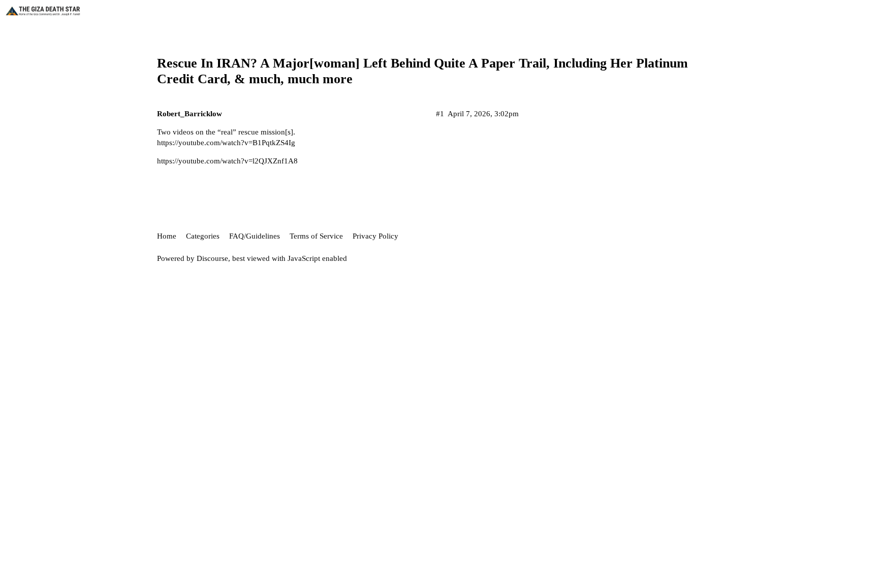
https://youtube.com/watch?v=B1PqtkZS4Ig (226, 143)
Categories (203, 236)
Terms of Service (316, 236)
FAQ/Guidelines (254, 236)
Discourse (212, 258)
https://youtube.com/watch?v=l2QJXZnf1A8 (227, 161)
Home (166, 236)
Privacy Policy (375, 236)
